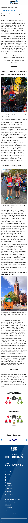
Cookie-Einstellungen (10, 502)
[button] (1, 440)
